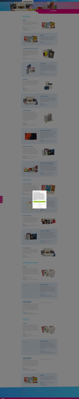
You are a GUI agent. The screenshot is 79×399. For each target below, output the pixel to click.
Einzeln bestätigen (39, 205)
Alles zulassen (39, 201)
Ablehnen (39, 203)
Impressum (41, 207)
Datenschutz (38, 207)
